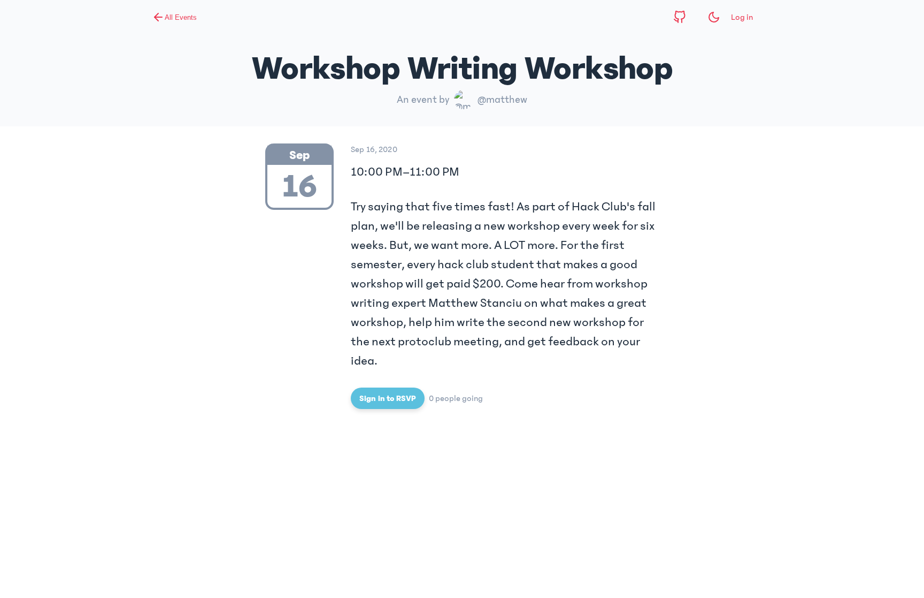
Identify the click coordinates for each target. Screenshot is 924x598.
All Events (181, 17)
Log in (742, 17)
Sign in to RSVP (387, 398)
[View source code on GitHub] (679, 17)
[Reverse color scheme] (713, 17)
